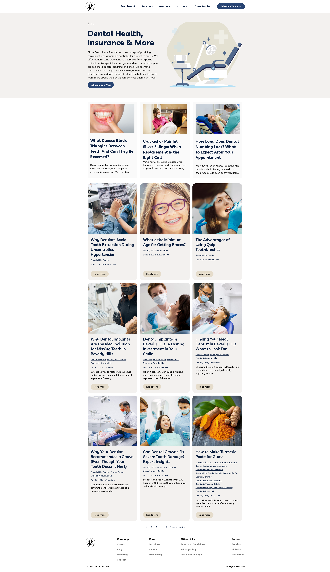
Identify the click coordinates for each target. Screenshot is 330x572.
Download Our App (191, 554)
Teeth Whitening (225, 487)
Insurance (165, 6)
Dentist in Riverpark (205, 491)
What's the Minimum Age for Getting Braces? (164, 242)
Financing (122, 554)
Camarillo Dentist (204, 476)
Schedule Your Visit (231, 6)
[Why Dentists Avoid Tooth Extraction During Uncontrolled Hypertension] (112, 208)
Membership (128, 6)
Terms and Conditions (193, 544)
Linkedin (236, 549)
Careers (121, 544)
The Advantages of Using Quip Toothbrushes (213, 244)
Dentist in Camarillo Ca (226, 473)
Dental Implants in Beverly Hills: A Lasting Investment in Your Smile (163, 346)
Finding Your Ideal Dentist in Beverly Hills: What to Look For (216, 344)
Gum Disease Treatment (225, 462)
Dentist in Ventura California (209, 469)
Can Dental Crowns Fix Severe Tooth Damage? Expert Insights (164, 456)
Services (146, 6)
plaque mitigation (218, 466)
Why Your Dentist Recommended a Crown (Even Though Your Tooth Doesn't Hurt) (112, 459)
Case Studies (203, 6)
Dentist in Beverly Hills (101, 363)
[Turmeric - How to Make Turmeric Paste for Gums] (217, 421)
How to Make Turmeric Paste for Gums (216, 454)
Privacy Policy (188, 549)
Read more (100, 273)
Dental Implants (98, 359)
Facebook (237, 544)
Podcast (121, 559)
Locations (182, 6)
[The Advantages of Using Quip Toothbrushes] (217, 208)
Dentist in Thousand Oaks (208, 484)
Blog (119, 549)
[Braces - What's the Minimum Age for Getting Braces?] (165, 208)
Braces (166, 250)
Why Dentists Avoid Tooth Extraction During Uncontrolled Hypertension (112, 247)
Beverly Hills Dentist (100, 260)
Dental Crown (117, 472)
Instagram (238, 554)
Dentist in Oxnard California (209, 480)
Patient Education (204, 462)
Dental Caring (202, 354)
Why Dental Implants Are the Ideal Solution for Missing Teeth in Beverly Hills (110, 346)
